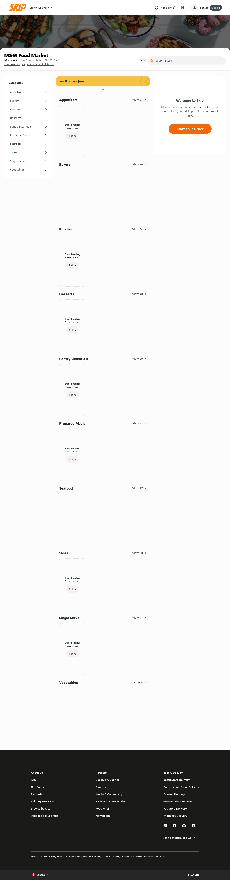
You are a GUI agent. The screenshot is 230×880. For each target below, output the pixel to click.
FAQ (33, 780)
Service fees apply (14, 64)
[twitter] (165, 827)
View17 (137, 488)
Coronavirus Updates (132, 856)
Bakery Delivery (173, 773)
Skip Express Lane (42, 801)
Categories (16, 83)
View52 (137, 423)
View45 (137, 618)
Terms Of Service (39, 856)
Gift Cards (37, 787)
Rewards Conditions (154, 856)
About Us (37, 773)
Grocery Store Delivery (178, 801)
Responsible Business (44, 816)
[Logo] (19, 7)
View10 (137, 164)
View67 (137, 100)
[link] (28, 92)
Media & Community (109, 794)
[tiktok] (193, 827)
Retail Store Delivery (176, 780)
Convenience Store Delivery (181, 787)
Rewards (36, 794)
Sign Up (215, 7)
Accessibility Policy (92, 856)
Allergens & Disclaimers (40, 64)
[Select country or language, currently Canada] (182, 8)
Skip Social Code (72, 856)
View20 (137, 553)
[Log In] (194, 7)
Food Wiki (102, 808)
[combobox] (189, 60)
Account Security (111, 856)
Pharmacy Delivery (175, 816)
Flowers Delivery (174, 794)
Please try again (72, 127)
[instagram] (184, 827)
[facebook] (175, 827)
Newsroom (103, 816)
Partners (101, 773)
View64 (137, 229)
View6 (138, 682)
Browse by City (40, 808)
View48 (137, 294)
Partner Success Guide (110, 801)
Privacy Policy (55, 856)
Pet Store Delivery (175, 808)
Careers (101, 787)
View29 (137, 359)
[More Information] (143, 60)
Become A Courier (107, 780)
